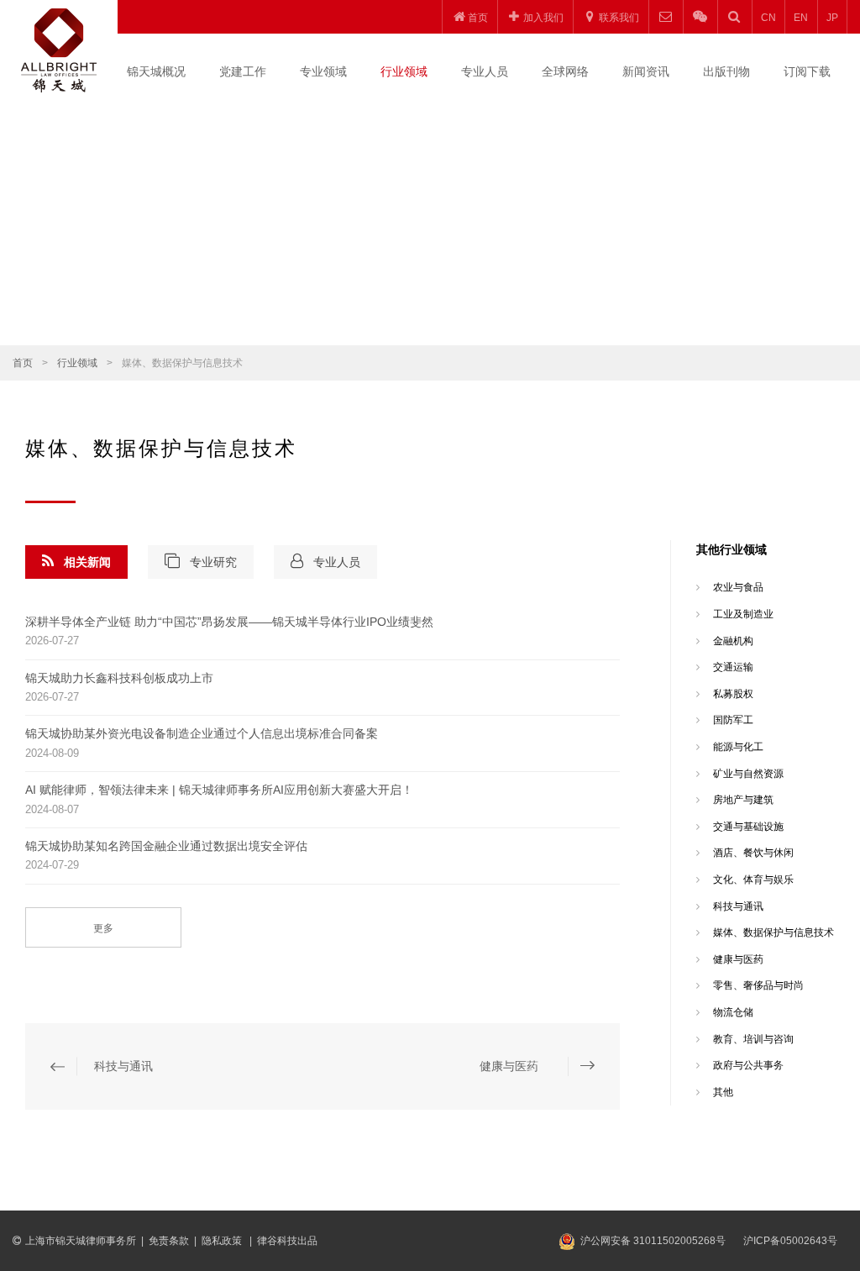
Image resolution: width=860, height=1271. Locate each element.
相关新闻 (87, 562)
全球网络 (565, 71)
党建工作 (242, 71)
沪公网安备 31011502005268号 (653, 1241)
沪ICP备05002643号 (790, 1241)
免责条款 (169, 1241)
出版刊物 (726, 71)
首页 (23, 363)
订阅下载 (807, 71)
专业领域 (323, 71)
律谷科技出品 (287, 1241)
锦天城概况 (156, 71)
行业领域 (403, 71)
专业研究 (213, 562)
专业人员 (484, 71)
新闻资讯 (645, 71)
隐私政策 (223, 1241)
